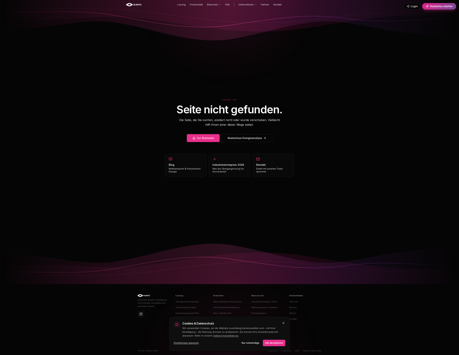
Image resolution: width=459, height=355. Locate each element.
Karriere (293, 307)
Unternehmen (246, 4)
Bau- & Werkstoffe (222, 313)
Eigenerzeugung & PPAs (187, 313)
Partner (265, 4)
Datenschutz (272, 351)
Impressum (287, 351)
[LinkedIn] (141, 314)
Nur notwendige (250, 342)
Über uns (293, 301)
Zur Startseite (205, 138)
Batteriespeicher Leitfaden (264, 307)
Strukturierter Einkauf (186, 307)
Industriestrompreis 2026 (264, 301)
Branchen (212, 4)
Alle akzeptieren (274, 342)
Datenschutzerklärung (225, 335)
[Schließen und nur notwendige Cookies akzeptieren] (283, 323)
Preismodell (196, 4)
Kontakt (277, 4)
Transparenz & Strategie (187, 301)
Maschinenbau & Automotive (227, 301)
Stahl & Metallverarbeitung (226, 307)
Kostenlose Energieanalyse (245, 138)
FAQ (227, 4)
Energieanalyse (258, 313)
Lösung (181, 4)
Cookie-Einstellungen (312, 351)
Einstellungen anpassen (186, 343)
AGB (297, 351)
